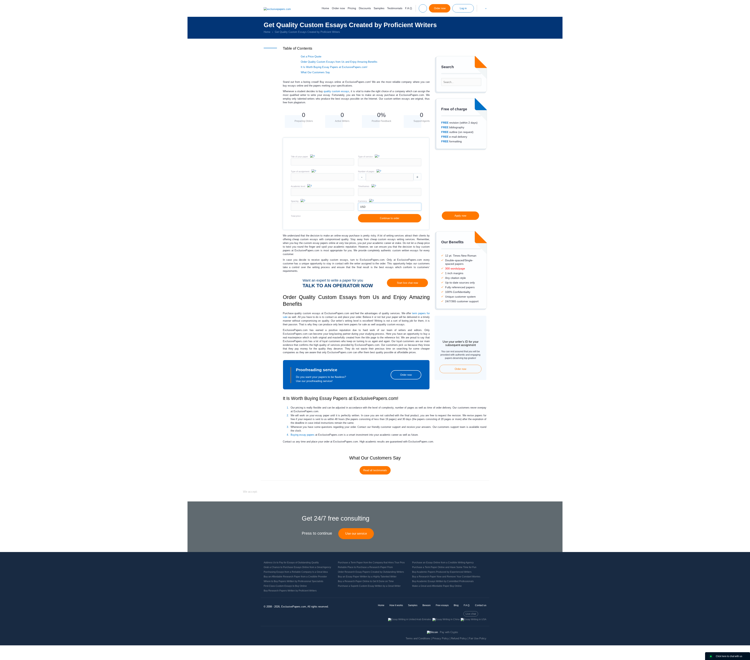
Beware (426, 605)
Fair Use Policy (477, 638)
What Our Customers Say (315, 72)
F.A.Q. (409, 8)
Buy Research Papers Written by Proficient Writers (290, 590)
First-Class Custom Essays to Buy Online (285, 586)
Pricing (352, 8)
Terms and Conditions (418, 638)
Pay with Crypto (449, 632)
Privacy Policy (440, 638)
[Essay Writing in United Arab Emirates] (409, 619)
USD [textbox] (362, 206)
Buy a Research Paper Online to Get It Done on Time (366, 581)
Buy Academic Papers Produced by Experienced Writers (441, 572)
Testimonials (394, 8)
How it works (396, 605)
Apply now (460, 215)
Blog (456, 605)
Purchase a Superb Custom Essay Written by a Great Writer (369, 586)
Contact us (480, 605)
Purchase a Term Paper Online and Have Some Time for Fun (444, 567)
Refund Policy (459, 638)
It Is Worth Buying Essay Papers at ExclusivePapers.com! (334, 67)
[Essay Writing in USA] (473, 619)
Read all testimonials (375, 470)
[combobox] (389, 165)
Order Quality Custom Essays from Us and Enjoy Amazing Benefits (339, 61)
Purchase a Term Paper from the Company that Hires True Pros (371, 562)
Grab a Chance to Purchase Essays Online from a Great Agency (297, 567)
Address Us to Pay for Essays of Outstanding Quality (291, 562)
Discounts (365, 8)
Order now (338, 8)
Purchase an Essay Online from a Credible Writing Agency (443, 562)
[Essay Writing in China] (446, 619)
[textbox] (389, 162)
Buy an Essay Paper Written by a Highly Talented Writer (367, 576)
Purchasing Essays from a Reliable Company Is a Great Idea (296, 572)
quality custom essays (336, 91)
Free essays (442, 605)
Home (325, 8)
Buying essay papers (302, 434)
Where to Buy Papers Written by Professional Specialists (293, 581)
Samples (379, 8)
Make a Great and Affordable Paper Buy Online (437, 586)
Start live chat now (407, 282)
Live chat (471, 613)
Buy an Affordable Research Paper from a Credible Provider (295, 576)
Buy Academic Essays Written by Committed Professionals (443, 581)
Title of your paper (299, 156)
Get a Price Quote (311, 56)
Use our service (356, 533)
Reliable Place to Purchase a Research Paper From (365, 567)
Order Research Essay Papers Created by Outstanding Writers (371, 572)
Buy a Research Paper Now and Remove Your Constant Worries (446, 576)
